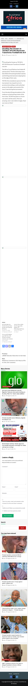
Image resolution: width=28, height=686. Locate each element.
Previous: (14, 354)
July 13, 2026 (10, 421)
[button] (2, 34)
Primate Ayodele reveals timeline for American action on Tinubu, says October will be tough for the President (13, 637)
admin (4, 55)
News (4, 551)
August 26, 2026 (11, 395)
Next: (14, 360)
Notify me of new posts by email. (12, 510)
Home (11, 3)
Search (3, 522)
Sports (13, 46)
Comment (5, 466)
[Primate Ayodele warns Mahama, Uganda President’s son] (14, 407)
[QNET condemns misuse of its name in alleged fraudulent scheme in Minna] (14, 653)
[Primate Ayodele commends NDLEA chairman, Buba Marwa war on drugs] (14, 544)
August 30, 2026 (11, 558)
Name (4, 487)
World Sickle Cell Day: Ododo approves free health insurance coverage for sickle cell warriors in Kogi (14, 445)
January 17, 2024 (11, 55)
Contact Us (16, 3)
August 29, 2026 (11, 611)
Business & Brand (6, 46)
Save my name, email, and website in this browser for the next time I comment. (13, 502)
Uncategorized (15, 439)
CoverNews (22, 681)
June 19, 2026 (10, 449)
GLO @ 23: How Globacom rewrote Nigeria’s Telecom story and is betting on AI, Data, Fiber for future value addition (13, 392)
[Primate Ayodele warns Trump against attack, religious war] (14, 571)
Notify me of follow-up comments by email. (13, 508)
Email (16, 487)
